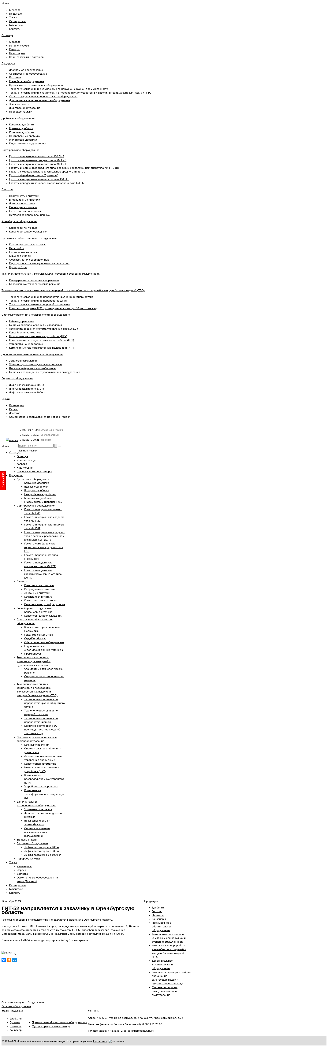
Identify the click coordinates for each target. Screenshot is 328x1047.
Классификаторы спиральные (27, 244)
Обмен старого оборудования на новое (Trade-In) (40, 416)
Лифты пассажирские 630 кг (26, 388)
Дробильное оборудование (26, 69)
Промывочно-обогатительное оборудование (36, 85)
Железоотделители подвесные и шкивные (35, 364)
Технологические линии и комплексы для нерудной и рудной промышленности (58, 88)
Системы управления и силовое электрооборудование (43, 96)
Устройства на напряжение (26, 343)
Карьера (14, 49)
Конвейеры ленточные (23, 227)
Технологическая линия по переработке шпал (38, 300)
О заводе (7, 35)
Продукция (8, 63)
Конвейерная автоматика (25, 332)
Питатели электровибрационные (29, 214)
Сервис (13, 409)
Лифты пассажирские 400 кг (26, 384)
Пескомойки (16, 248)
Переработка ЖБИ (20, 111)
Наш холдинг (17, 53)
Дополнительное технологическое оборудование (39, 100)
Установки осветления (23, 360)
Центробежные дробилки (24, 135)
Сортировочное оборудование (28, 73)
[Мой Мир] (14, 960)
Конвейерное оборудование (26, 81)
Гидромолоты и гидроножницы (28, 143)
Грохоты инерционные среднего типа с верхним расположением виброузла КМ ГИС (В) (64, 167)
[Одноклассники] (9, 960)
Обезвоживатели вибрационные (29, 259)
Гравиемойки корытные (23, 252)
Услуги (6, 398)
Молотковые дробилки (23, 139)
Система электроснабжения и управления (35, 324)
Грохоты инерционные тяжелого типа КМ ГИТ (37, 163)
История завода (19, 45)
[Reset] (59, 446)
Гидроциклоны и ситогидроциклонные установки (39, 263)
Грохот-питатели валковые (25, 211)
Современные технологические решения (34, 283)
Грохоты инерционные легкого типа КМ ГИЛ (36, 156)
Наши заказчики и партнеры (26, 56)
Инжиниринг (16, 405)
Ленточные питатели (22, 203)
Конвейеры (17, 1029)
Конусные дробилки (21, 124)
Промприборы (18, 267)
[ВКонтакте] (4, 960)
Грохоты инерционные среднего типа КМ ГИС (37, 160)
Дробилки (16, 1018)
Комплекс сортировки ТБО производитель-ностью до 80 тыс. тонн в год (53, 308)
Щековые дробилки (21, 128)
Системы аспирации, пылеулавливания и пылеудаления (44, 371)
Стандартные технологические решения (34, 280)
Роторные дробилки (21, 132)
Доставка (14, 412)
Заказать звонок (27, 450)
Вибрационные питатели (24, 199)
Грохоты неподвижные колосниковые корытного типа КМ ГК (46, 182)
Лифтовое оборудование (24, 107)
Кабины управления (21, 321)
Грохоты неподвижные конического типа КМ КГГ (39, 179)
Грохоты (15, 1022)
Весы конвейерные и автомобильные (32, 368)
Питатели (15, 77)
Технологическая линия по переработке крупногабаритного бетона (51, 296)
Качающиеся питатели (23, 207)
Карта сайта (100, 1041)
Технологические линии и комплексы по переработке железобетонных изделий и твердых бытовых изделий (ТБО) (80, 92)
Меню (5, 445)
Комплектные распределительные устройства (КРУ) (41, 340)
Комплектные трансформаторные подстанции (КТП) (42, 347)
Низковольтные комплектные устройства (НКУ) (38, 336)
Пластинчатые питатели (24, 195)
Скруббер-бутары (20, 255)
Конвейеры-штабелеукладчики (28, 231)
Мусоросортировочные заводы (51, 1026)
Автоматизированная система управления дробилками (43, 328)
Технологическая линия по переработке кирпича (39, 304)
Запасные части (19, 104)
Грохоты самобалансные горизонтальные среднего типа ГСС (47, 171)
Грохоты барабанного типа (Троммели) (33, 175)
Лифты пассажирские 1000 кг (27, 392)
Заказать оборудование (16, 1006)
